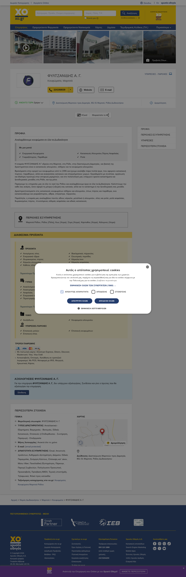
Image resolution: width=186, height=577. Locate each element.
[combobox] (147, 267)
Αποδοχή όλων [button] (107, 301)
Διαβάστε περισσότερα (107, 280)
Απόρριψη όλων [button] (79, 301)
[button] (93, 285)
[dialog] (93, 288)
